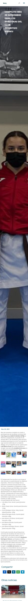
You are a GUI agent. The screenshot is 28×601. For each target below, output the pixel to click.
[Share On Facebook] (5, 571)
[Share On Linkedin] (13, 571)
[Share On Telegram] (22, 571)
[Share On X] (9, 571)
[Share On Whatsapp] (18, 571)
